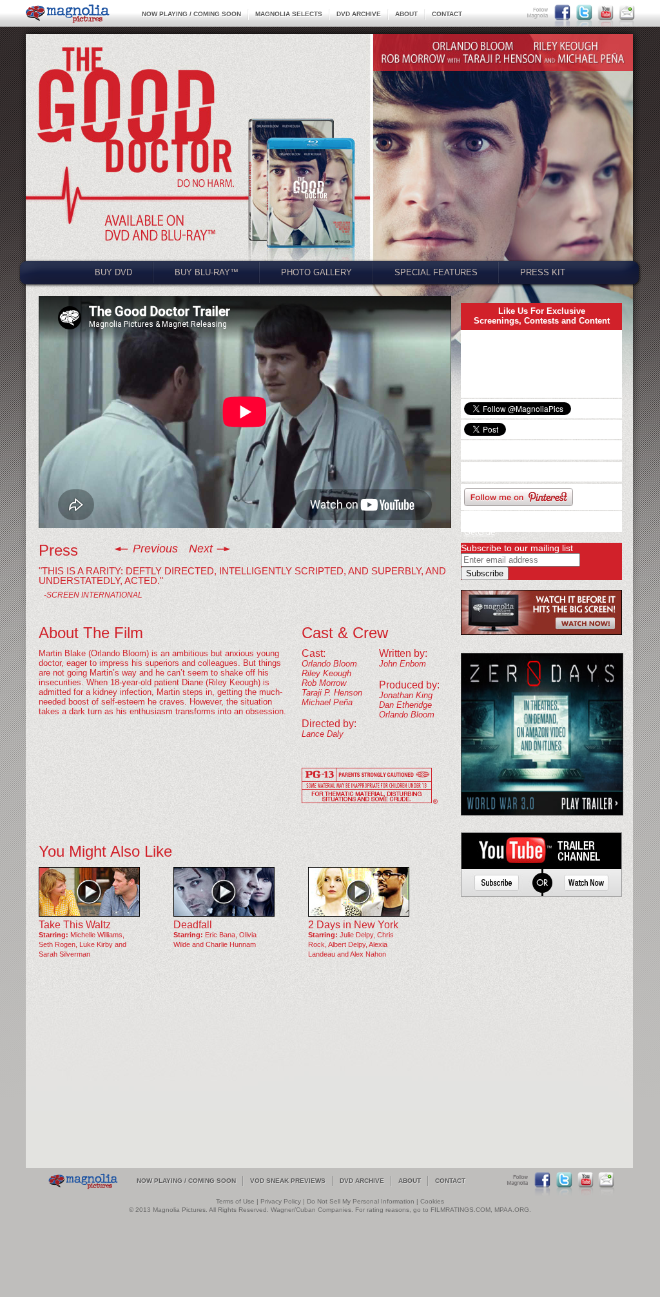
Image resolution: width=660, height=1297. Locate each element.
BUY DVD (113, 272)
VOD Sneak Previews (287, 1180)
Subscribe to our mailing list (517, 548)
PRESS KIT (542, 272)
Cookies (432, 1201)
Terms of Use (235, 1201)
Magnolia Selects (288, 13)
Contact (447, 13)
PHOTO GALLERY (316, 272)
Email (627, 12)
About (406, 13)
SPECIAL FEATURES (436, 272)
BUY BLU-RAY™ (206, 272)
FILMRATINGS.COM (460, 1209)
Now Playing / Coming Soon (191, 13)
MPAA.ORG (511, 1209)
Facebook (562, 12)
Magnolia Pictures (68, 14)
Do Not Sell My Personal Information (360, 1201)
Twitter (584, 12)
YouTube (605, 12)
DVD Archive (358, 13)
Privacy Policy (280, 1201)
